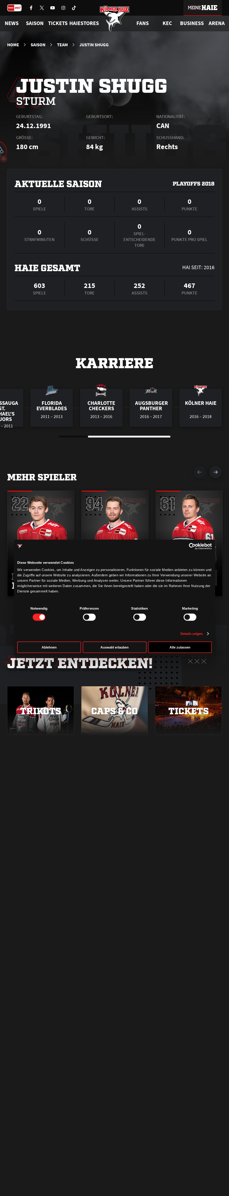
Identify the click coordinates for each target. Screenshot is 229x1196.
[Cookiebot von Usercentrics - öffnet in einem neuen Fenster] (192, 546)
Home (13, 44)
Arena (217, 23)
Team (62, 44)
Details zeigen (191, 634)
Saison (38, 44)
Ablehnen (49, 647)
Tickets (58, 23)
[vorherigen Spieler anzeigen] (199, 472)
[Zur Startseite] (114, 18)
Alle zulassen (180, 647)
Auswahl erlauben (114, 647)
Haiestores (84, 23)
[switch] (89, 617)
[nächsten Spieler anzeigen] (215, 472)
